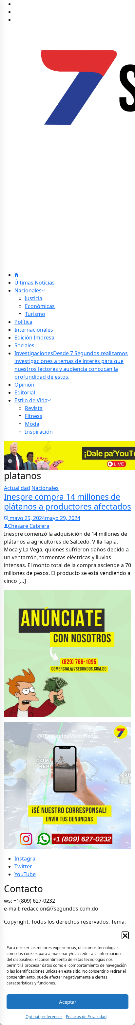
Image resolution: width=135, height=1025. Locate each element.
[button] (125, 935)
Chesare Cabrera (28, 526)
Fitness (33, 416)
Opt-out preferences (44, 1016)
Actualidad (17, 488)
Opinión (24, 384)
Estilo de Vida (31, 400)
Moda (32, 423)
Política (23, 321)
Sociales (24, 345)
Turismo (35, 314)
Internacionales (33, 329)
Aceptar (67, 1002)
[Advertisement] (67, 209)
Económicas (40, 306)
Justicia (33, 298)
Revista (34, 408)
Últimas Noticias (34, 282)
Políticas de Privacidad (86, 1016)
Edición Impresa (34, 337)
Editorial (24, 392)
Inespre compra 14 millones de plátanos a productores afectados (67, 501)
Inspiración (39, 431)
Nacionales (28, 290)
